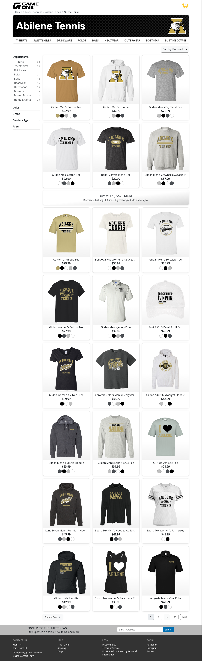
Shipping (61, 647)
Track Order (63, 644)
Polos (82, 40)
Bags (95, 40)
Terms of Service (111, 647)
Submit (168, 629)
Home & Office (27, 99)
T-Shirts (21, 40)
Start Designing (66, 98)
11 (175, 616)
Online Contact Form (23, 655)
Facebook (152, 644)
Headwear (111, 40)
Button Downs (175, 40)
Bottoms (152, 40)
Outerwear (132, 40)
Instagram (152, 647)
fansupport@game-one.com (27, 652)
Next (184, 616)
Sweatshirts (42, 40)
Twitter (150, 651)
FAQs (60, 651)
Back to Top (53, 617)
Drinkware (64, 40)
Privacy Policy (109, 644)
